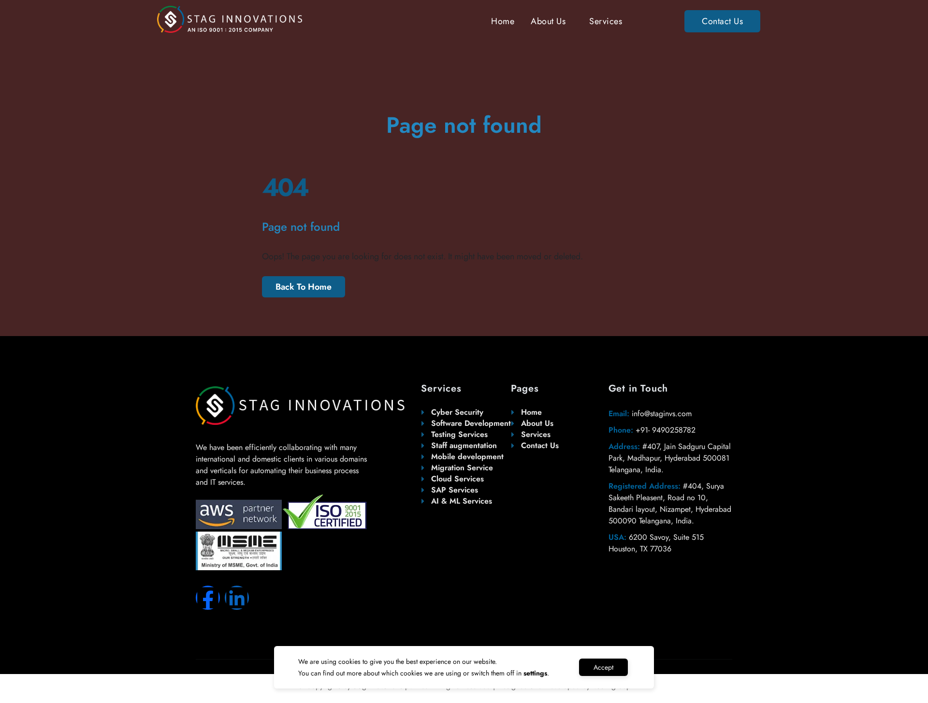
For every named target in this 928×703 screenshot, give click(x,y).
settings (535, 673)
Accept (603, 667)
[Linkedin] (237, 598)
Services (605, 21)
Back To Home (304, 287)
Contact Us (722, 21)
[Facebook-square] (208, 598)
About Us (548, 21)
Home (502, 21)
